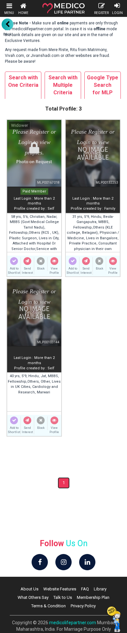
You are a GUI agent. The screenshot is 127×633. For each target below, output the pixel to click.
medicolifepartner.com (72, 622)
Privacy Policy (83, 605)
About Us (29, 589)
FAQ (85, 589)
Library (100, 589)
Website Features (59, 589)
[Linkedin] (87, 562)
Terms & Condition (48, 605)
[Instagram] (63, 562)
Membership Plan (93, 597)
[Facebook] (40, 562)
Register (101, 13)
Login (117, 13)
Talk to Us (62, 597)
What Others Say (33, 597)
